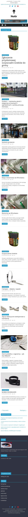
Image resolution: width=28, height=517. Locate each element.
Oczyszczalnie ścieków (9, 253)
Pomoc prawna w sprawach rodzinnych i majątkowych (13, 425)
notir (12, 67)
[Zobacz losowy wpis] (25, 25)
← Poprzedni (4, 410)
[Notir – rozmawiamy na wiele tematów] (2, 25)
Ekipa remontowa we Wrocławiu (13, 178)
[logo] (6, 442)
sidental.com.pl (4, 488)
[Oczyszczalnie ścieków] (14, 229)
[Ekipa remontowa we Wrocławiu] (14, 160)
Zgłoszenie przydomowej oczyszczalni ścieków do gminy (13, 61)
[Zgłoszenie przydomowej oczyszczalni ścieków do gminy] (14, 33)
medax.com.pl (4, 498)
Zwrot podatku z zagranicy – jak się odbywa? (13, 355)
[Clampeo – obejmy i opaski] (14, 271)
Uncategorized (5, 55)
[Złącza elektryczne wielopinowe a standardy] (14, 305)
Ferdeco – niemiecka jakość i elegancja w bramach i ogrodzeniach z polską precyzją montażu (12, 104)
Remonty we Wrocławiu (10, 213)
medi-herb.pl (3, 493)
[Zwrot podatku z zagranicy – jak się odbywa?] (14, 336)
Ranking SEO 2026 (5, 476)
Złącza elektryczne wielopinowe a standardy (13, 317)
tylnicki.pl (3, 491)
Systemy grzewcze (8, 142)
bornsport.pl (3, 484)
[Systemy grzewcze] (14, 124)
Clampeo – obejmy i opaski (11, 289)
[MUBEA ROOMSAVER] (14, 373)
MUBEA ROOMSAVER (9, 392)
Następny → (23, 410)
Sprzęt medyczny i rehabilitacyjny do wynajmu (11, 430)
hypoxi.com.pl (4, 495)
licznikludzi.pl (3, 500)
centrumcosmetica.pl (5, 486)
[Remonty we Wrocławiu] (14, 195)
